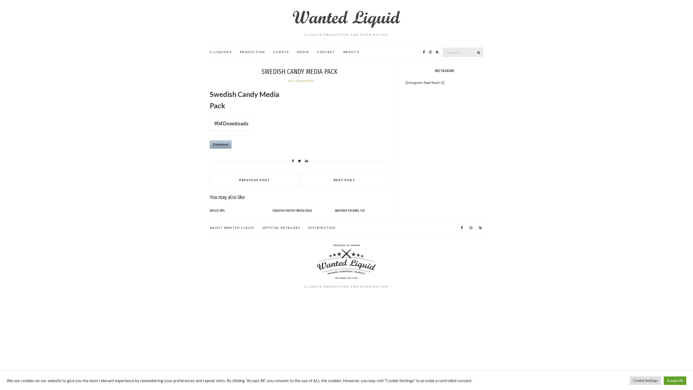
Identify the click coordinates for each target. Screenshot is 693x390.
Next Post (344, 180)
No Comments (301, 81)
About (350, 52)
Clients (281, 52)
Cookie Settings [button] (645, 380)
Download (220, 144)
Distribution (322, 227)
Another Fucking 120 (350, 211)
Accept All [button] (675, 380)
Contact (326, 52)
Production (252, 52)
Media (303, 52)
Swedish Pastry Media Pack (292, 211)
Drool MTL (217, 211)
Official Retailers (281, 227)
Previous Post (254, 180)
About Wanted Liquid (232, 227)
